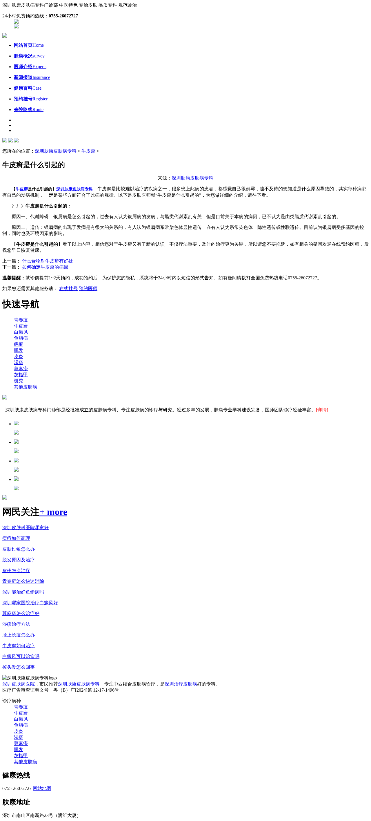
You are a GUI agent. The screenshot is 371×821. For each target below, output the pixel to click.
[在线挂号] (16, 26)
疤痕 (18, 344)
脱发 (18, 350)
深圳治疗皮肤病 (181, 683)
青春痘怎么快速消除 (23, 581)
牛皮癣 (88, 151)
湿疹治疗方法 (16, 624)
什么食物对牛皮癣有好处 (47, 260)
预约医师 (88, 288)
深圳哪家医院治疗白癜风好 (30, 602)
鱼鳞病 (21, 338)
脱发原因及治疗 (18, 559)
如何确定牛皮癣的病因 (44, 267)
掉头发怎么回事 (18, 667)
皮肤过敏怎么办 (18, 549)
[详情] (322, 409)
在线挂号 (68, 288)
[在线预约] (16, 22)
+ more (53, 512)
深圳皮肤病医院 (18, 683)
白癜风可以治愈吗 (20, 656)
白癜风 (21, 332)
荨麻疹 (21, 368)
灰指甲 (21, 374)
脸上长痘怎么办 (18, 634)
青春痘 (21, 319)
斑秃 (18, 380)
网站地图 (42, 788)
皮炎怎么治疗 (16, 570)
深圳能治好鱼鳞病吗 (23, 591)
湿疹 (18, 362)
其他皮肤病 (25, 386)
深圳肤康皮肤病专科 (56, 151)
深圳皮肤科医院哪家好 (25, 527)
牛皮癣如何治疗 (18, 645)
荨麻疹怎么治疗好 (20, 613)
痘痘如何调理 (16, 538)
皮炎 (18, 356)
